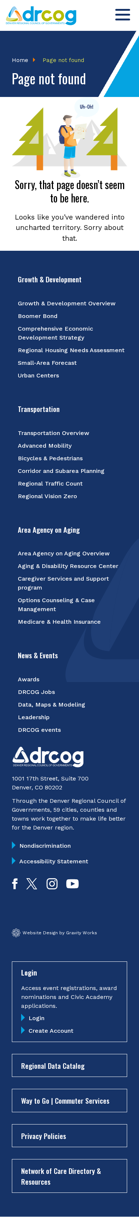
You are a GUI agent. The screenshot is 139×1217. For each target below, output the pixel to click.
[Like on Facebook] (15, 887)
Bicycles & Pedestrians (50, 458)
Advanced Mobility (45, 445)
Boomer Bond (37, 315)
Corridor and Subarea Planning (61, 470)
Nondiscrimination (45, 845)
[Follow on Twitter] (31, 887)
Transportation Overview (53, 433)
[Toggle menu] (122, 14)
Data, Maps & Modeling (51, 704)
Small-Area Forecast (47, 362)
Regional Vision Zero (47, 496)
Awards (28, 679)
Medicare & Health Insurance (59, 621)
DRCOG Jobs (36, 691)
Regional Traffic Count (50, 483)
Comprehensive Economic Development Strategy (55, 333)
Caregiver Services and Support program (63, 583)
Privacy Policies (43, 1135)
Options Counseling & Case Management (56, 605)
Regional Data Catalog (53, 1065)
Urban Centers (38, 375)
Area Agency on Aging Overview (64, 553)
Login (36, 1018)
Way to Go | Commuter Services (65, 1100)
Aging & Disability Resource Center (68, 565)
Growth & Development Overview (67, 303)
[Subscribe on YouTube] (72, 887)
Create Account (51, 1030)
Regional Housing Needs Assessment (71, 350)
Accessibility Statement (53, 861)
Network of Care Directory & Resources (61, 1176)
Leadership (34, 717)
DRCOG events (39, 729)
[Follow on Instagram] (52, 887)
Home (20, 60)
